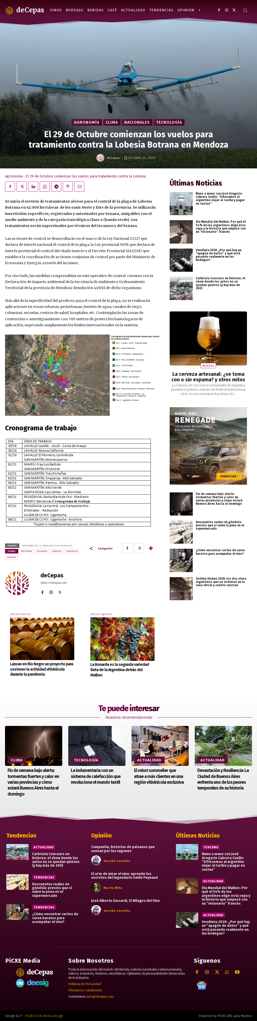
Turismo (210, 847)
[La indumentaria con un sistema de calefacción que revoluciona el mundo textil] (96, 746)
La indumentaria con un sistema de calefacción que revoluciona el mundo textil (95, 776)
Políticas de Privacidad (84, 984)
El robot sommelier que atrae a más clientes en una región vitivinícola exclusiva (159, 776)
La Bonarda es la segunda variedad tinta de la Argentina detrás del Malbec (119, 669)
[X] (234, 10)
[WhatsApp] (45, 186)
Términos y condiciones (85, 990)
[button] (245, 10)
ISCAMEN (42, 551)
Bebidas (208, 365)
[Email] (79, 186)
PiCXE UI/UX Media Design (44, 1016)
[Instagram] (226, 10)
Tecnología (169, 122)
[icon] (202, 986)
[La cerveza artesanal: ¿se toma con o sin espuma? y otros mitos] (208, 338)
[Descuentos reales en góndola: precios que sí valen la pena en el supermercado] (181, 532)
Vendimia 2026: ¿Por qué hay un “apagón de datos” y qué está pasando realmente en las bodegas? (218, 255)
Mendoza (72, 551)
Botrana (26, 551)
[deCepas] (101, 158)
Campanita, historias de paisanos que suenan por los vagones (123, 849)
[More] (151, 548)
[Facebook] (219, 10)
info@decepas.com (100, 996)
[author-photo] (97, 860)
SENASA (11, 557)
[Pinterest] (68, 186)
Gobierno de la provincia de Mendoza (47, 545)
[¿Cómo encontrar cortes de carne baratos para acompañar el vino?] (181, 560)
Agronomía (86, 122)
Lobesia (57, 551)
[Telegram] (56, 186)
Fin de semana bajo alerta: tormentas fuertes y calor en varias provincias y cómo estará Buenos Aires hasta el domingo (219, 499)
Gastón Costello (117, 861)
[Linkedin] (33, 186)
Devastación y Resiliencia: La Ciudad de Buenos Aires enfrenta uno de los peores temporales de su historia (223, 779)
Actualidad (149, 760)
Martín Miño (113, 888)
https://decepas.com (53, 582)
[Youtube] (237, 972)
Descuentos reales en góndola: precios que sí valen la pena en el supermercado (220, 525)
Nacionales (137, 122)
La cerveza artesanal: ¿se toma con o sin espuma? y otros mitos (208, 377)
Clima (112, 122)
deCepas (113, 158)
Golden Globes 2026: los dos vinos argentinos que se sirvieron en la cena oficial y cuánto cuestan (221, 582)
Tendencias (44, 877)
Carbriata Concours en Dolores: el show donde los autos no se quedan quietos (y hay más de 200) (220, 283)
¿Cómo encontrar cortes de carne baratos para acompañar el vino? (220, 551)
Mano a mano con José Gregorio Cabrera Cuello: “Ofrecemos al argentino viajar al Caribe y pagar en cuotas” (220, 198)
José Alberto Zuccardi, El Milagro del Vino (125, 901)
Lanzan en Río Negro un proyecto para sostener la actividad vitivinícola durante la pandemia (41, 669)
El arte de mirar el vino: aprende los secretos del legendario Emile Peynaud (124, 876)
